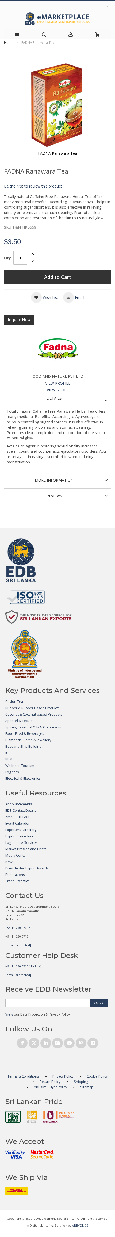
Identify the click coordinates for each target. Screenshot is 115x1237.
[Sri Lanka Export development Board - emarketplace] (57, 18)
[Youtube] (69, 1042)
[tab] (57, 399)
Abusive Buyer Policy (50, 1087)
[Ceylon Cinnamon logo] (32, 1116)
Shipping (81, 1081)
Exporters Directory (20, 830)
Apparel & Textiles (19, 721)
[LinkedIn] (45, 1042)
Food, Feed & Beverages (24, 733)
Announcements (18, 804)
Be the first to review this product (33, 186)
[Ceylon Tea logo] (13, 1117)
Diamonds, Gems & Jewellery (28, 740)
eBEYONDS (80, 1225)
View (9, 1014)
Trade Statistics (17, 881)
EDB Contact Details (20, 810)
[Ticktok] (92, 1042)
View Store (58, 389)
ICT (7, 753)
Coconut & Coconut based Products (33, 714)
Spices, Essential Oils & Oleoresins (33, 727)
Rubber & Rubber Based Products (32, 708)
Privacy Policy (62, 1076)
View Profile (57, 383)
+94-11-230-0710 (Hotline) (23, 966)
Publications (15, 874)
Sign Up (98, 1002)
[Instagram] (57, 1042)
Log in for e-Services (21, 842)
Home (8, 42)
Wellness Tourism (19, 765)
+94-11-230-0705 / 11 (19, 928)
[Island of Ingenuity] (59, 1117)
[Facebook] (22, 1042)
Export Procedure (19, 836)
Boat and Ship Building (23, 746)
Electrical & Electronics (23, 778)
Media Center (16, 855)
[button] (44, 297)
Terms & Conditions (23, 1076)
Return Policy (50, 1081)
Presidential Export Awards (27, 868)
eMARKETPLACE (17, 817)
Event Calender (17, 823)
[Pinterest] (81, 1042)
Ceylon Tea (14, 701)
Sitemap (86, 1087)
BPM (9, 759)
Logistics (12, 772)
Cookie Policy (97, 1076)
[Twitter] (34, 1042)
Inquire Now (19, 319)
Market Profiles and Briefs (26, 849)
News (9, 862)
